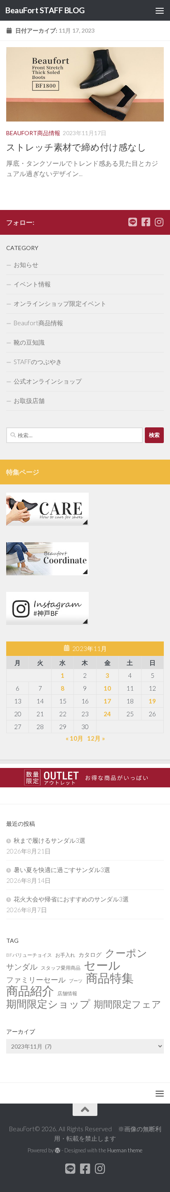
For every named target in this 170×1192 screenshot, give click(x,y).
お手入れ (65, 955)
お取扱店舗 (29, 400)
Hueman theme (124, 1150)
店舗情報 (67, 993)
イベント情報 (32, 284)
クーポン (126, 953)
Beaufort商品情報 (33, 132)
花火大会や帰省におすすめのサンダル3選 (71, 899)
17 (107, 701)
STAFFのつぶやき (38, 361)
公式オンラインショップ (48, 381)
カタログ (90, 954)
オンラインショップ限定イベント (60, 303)
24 (107, 714)
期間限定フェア (127, 1004)
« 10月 (74, 738)
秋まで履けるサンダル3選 (49, 840)
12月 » (96, 738)
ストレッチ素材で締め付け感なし (76, 147)
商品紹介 (30, 991)
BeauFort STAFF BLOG (45, 10)
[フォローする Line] (132, 222)
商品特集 (110, 978)
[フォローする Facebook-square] (146, 222)
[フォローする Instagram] (159, 222)
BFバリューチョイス (29, 955)
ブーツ (76, 980)
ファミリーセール (36, 979)
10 (107, 688)
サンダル (22, 966)
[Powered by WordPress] (57, 1150)
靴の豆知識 (29, 342)
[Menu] (159, 10)
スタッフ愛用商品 (60, 967)
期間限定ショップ (48, 1003)
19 (152, 701)
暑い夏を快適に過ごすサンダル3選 (62, 869)
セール (102, 965)
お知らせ (26, 264)
